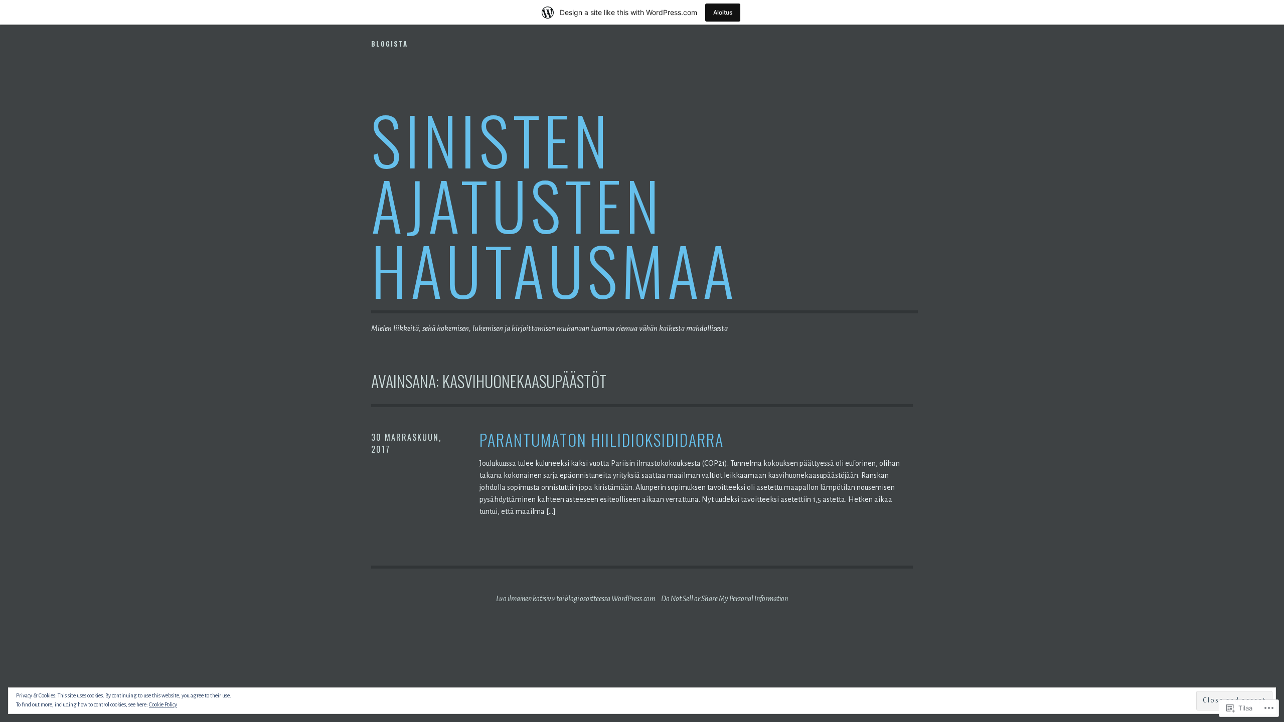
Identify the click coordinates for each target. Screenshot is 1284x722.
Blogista (389, 44)
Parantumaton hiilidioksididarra (601, 440)
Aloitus (722, 12)
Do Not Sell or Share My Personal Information (724, 599)
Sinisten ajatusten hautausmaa (554, 204)
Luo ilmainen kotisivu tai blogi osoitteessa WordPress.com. (576, 599)
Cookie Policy (163, 704)
